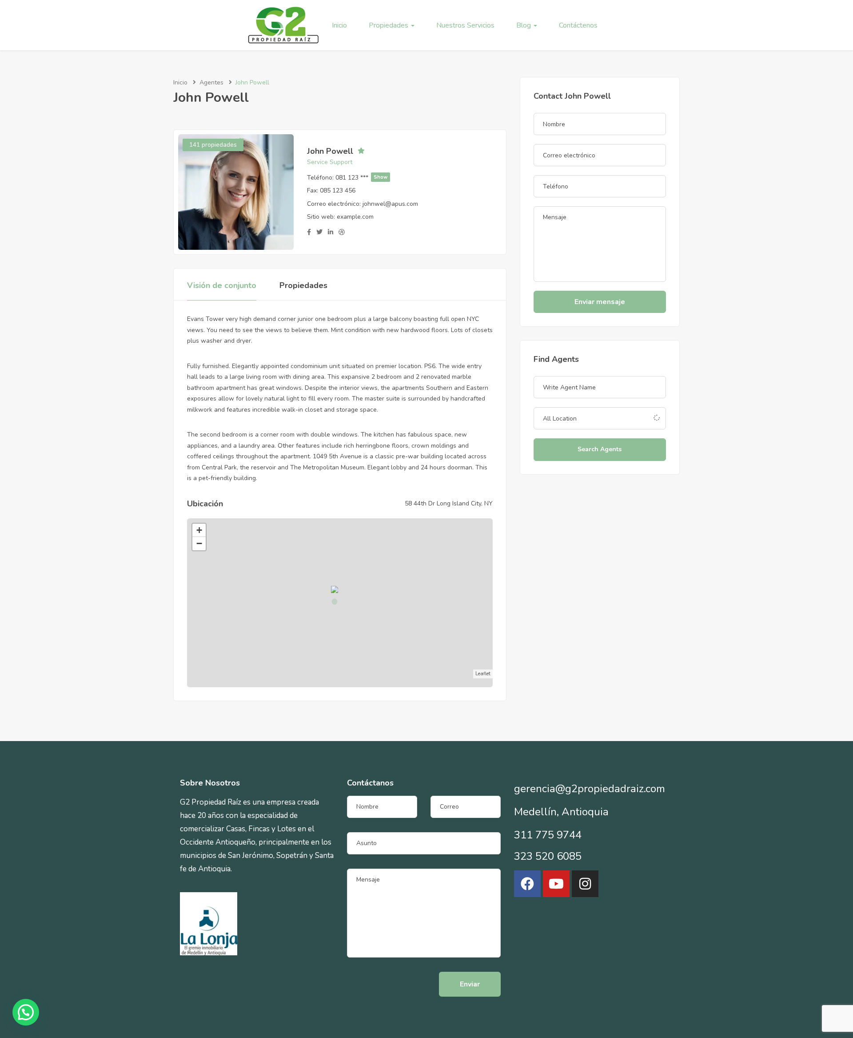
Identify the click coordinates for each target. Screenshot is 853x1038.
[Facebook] (527, 883)
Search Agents (600, 449)
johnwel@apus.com (390, 204)
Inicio (339, 25)
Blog (524, 25)
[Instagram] (585, 883)
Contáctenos (578, 25)
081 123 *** (361, 177)
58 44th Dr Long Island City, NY (449, 503)
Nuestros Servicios (465, 25)
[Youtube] (556, 883)
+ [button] (199, 530)
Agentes (211, 82)
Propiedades (389, 25)
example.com (355, 216)
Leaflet (482, 673)
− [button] (199, 543)
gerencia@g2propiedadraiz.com (589, 789)
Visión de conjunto (221, 285)
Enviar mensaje (599, 302)
